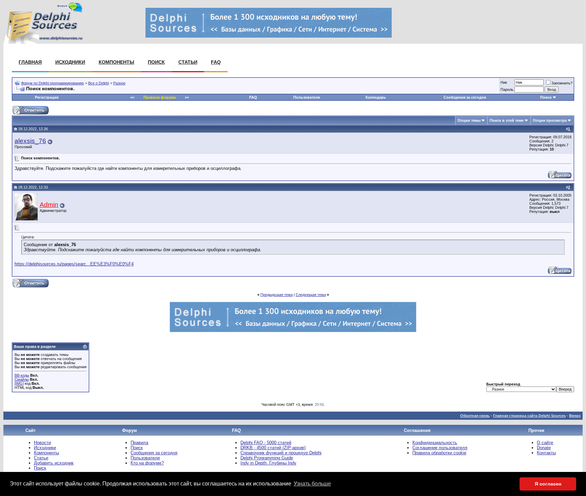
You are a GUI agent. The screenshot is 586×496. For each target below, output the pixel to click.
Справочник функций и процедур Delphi (280, 452)
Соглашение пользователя (439, 447)
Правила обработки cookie (439, 452)
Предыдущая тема (276, 295)
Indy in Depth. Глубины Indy (268, 462)
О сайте (545, 442)
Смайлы (22, 379)
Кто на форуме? (147, 462)
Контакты (546, 452)
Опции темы (469, 120)
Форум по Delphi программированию (52, 83)
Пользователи (306, 97)
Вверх (575, 416)
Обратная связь (475, 416)
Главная (30, 62)
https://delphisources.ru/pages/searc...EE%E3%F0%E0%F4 (74, 263)
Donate (544, 447)
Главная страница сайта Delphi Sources (529, 416)
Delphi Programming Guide (266, 457)
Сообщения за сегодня (465, 97)
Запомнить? (561, 83)
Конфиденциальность (434, 442)
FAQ (216, 62)
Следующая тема (311, 295)
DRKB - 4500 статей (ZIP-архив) (273, 447)
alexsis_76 (30, 140)
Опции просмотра (550, 120)
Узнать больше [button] (312, 484)
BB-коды (22, 375)
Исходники (70, 62)
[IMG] (19, 383)
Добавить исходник (54, 462)
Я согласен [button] (548, 484)
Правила (139, 442)
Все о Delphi (98, 83)
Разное (119, 83)
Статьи (187, 62)
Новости (42, 442)
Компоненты (116, 62)
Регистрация (46, 97)
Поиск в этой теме (507, 120)
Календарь (376, 97)
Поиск (156, 62)
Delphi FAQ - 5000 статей (265, 442)
